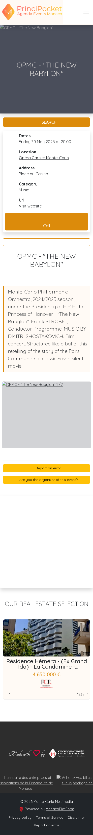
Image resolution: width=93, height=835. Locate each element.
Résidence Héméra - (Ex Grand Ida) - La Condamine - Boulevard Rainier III (46, 667)
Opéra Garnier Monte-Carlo (44, 157)
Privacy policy (19, 817)
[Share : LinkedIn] (75, 242)
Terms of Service (49, 817)
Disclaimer (76, 817)
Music (24, 189)
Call (46, 225)
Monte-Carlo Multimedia (53, 801)
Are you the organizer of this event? (48, 479)
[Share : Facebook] (17, 242)
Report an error (48, 468)
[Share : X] (46, 242)
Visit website (30, 205)
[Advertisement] (46, 542)
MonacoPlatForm (60, 809)
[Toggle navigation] (86, 12)
